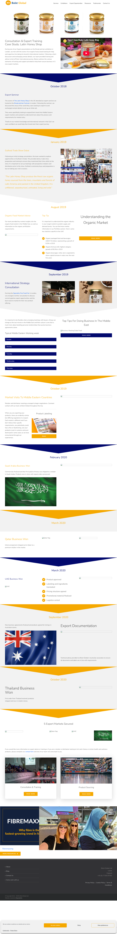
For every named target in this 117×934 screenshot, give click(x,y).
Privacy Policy (13, 930)
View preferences (103, 925)
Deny (79, 925)
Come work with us (12, 880)
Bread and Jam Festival (21, 103)
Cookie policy (6, 930)
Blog (7, 871)
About (8, 867)
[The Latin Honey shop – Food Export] (58, 12)
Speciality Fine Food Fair (21, 293)
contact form (29, 752)
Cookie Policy (100, 883)
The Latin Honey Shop (21, 101)
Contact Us (9, 876)
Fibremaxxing (7, 848)
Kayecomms (19, 898)
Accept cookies (55, 925)
